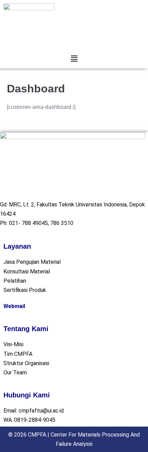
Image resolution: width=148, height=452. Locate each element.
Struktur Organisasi (26, 363)
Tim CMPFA (17, 354)
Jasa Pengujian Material (32, 262)
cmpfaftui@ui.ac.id (41, 410)
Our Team (15, 372)
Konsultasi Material (26, 271)
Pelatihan (14, 281)
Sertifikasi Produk (24, 290)
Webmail (14, 306)
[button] (74, 58)
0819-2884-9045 (34, 420)
